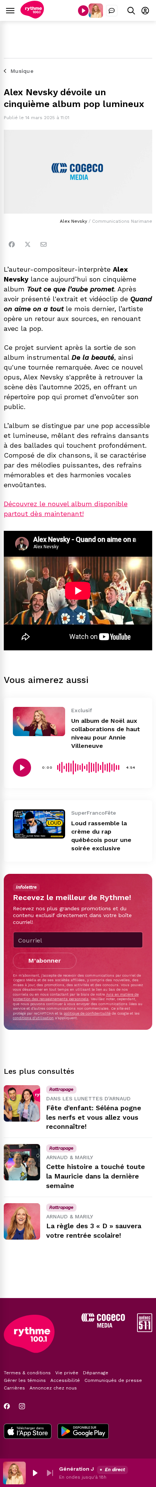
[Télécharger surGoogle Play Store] (83, 1432)
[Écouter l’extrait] (22, 767)
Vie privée (66, 1372)
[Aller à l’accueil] (32, 16)
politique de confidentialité (87, 1013)
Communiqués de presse (113, 1380)
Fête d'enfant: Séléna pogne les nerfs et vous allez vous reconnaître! (93, 1117)
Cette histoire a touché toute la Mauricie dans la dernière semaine (95, 1176)
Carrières (14, 1388)
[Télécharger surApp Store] (27, 1432)
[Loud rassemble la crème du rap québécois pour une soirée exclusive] (39, 824)
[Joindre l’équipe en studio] (111, 10)
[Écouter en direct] (83, 11)
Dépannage (95, 1372)
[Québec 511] (144, 1330)
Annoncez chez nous (53, 1388)
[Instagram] (22, 1406)
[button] (34, 1473)
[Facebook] (12, 244)
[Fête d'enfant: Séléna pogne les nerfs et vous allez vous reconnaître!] (22, 1103)
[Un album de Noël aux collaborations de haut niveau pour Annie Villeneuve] (39, 721)
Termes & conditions (27, 1372)
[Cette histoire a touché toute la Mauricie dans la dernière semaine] (22, 1162)
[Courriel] (43, 244)
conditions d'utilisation (33, 1018)
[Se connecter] (145, 10)
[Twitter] (28, 244)
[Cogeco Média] (103, 1325)
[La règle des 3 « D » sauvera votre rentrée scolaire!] (22, 1221)
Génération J (76, 1469)
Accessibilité (65, 1380)
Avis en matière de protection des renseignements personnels (76, 996)
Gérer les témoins (25, 1380)
